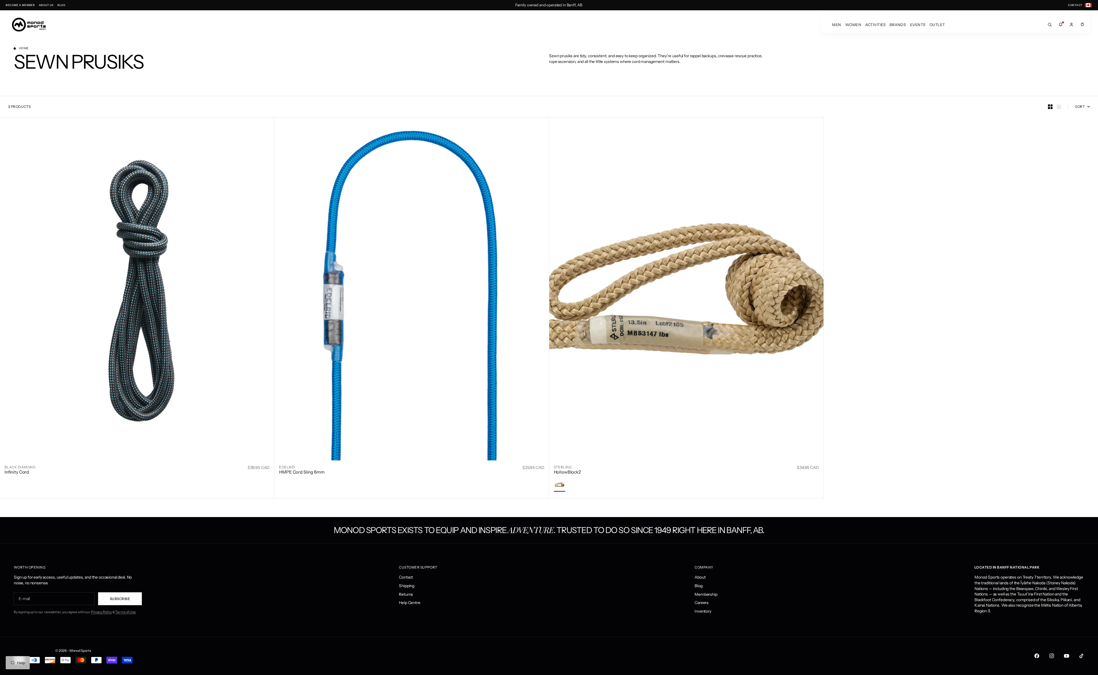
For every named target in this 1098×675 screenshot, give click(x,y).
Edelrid (287, 467)
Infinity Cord (17, 472)
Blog (698, 585)
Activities (875, 24)
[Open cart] (1082, 24)
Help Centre (409, 602)
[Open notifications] (1060, 24)
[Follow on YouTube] (1066, 656)
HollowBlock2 (567, 472)
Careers (702, 602)
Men (836, 24)
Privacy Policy (101, 612)
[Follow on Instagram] (1052, 656)
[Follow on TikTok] (1081, 656)
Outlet (937, 24)
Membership (706, 594)
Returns (406, 594)
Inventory (703, 611)
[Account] (1071, 24)
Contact (406, 577)
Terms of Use (125, 612)
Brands (898, 24)
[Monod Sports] (29, 24)
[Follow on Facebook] (1037, 656)
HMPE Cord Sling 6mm (301, 472)
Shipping (406, 585)
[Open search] (1049, 24)
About (700, 577)
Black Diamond (20, 467)
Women (853, 24)
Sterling (563, 467)
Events (918, 24)
